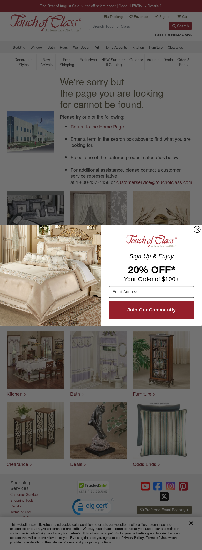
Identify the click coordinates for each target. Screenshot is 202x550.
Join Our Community (151, 310)
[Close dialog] (197, 229)
